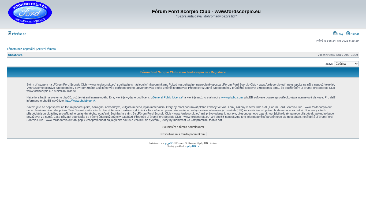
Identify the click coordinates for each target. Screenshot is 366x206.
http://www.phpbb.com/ (80, 100)
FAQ (340, 33)
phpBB (169, 143)
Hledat (354, 33)
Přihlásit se (18, 33)
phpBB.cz (193, 146)
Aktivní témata (46, 48)
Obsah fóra (15, 54)
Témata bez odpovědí (21, 48)
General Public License (167, 97)
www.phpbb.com (232, 97)
